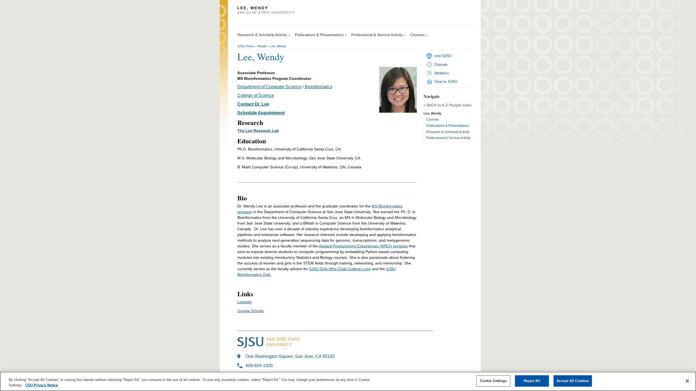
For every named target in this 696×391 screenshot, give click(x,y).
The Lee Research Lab (258, 130)
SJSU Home (245, 46)
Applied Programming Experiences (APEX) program (363, 246)
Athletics (441, 73)
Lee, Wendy (278, 46)
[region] (348, 381)
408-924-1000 (259, 365)
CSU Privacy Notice (41, 385)
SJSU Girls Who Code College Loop (340, 269)
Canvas (441, 64)
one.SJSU (443, 55)
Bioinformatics (318, 86)
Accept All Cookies (573, 381)
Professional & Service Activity (448, 138)
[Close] (687, 381)
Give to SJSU (445, 81)
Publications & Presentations (447, 126)
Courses (432, 119)
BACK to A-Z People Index (449, 105)
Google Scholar (250, 311)
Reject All (532, 381)
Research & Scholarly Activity (447, 132)
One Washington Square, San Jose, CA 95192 (290, 356)
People (261, 46)
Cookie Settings (493, 381)
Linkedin (244, 302)
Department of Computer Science (269, 86)
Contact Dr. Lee (253, 104)
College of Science (255, 95)
